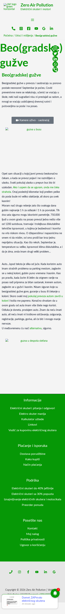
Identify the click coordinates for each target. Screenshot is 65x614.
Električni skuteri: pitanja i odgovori (32, 408)
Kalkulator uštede (32, 419)
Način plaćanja (32, 464)
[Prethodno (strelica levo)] (3, 611)
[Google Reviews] (44, 28)
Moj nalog (32, 534)
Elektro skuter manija (32, 413)
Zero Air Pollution (37, 4)
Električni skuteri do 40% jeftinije (32, 488)
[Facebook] (29, 28)
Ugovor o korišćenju (32, 545)
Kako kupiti (32, 459)
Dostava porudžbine (32, 453)
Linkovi (32, 424)
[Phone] (10, 572)
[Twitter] (55, 53)
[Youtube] (36, 28)
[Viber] (55, 69)
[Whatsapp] (55, 64)
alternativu (36, 328)
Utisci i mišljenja (24, 35)
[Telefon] (13, 28)
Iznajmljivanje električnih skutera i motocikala (32, 499)
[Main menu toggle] (32, 19)
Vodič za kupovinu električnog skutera (32, 430)
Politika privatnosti (33, 539)
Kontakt (32, 528)
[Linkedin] (55, 59)
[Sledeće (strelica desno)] (9, 611)
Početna (8, 35)
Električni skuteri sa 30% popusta (33, 494)
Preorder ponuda (32, 505)
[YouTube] (36, 572)
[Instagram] (21, 28)
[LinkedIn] (51, 28)
